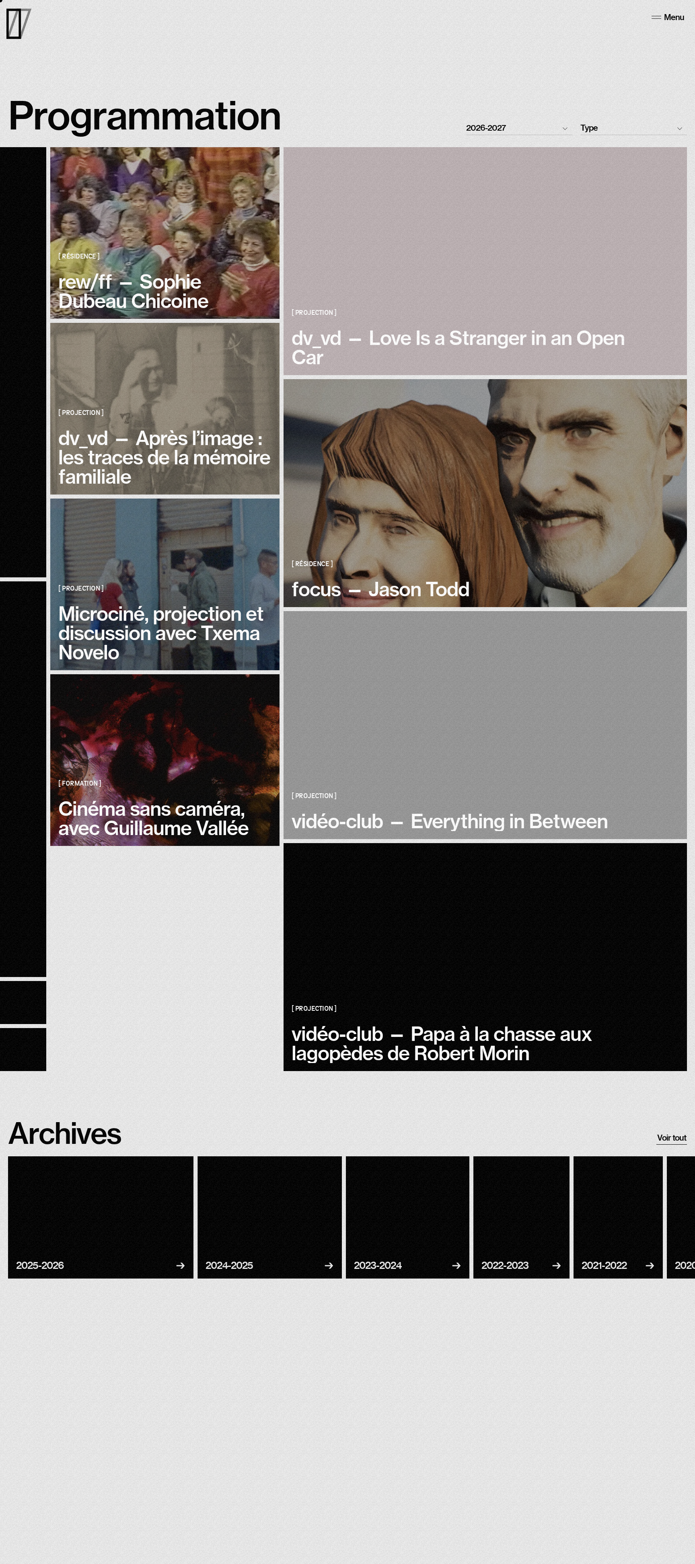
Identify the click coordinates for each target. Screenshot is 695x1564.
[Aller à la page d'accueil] (19, 23)
